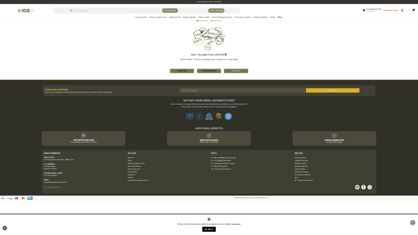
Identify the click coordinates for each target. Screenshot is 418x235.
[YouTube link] (357, 187)
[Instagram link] (369, 187)
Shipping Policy (371, 11)
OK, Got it (209, 229)
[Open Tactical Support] (412, 222)
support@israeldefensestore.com (55, 182)
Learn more (236, 224)
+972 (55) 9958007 (50, 175)
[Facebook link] (363, 187)
